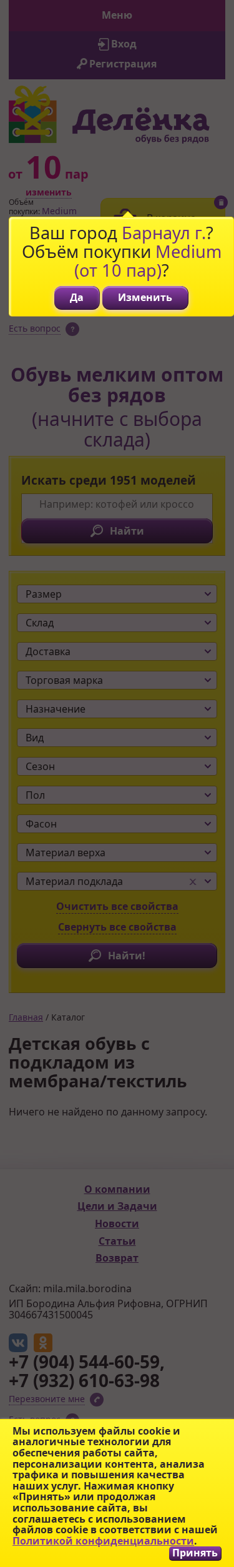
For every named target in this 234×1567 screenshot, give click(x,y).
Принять (195, 1553)
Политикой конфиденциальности (103, 1541)
